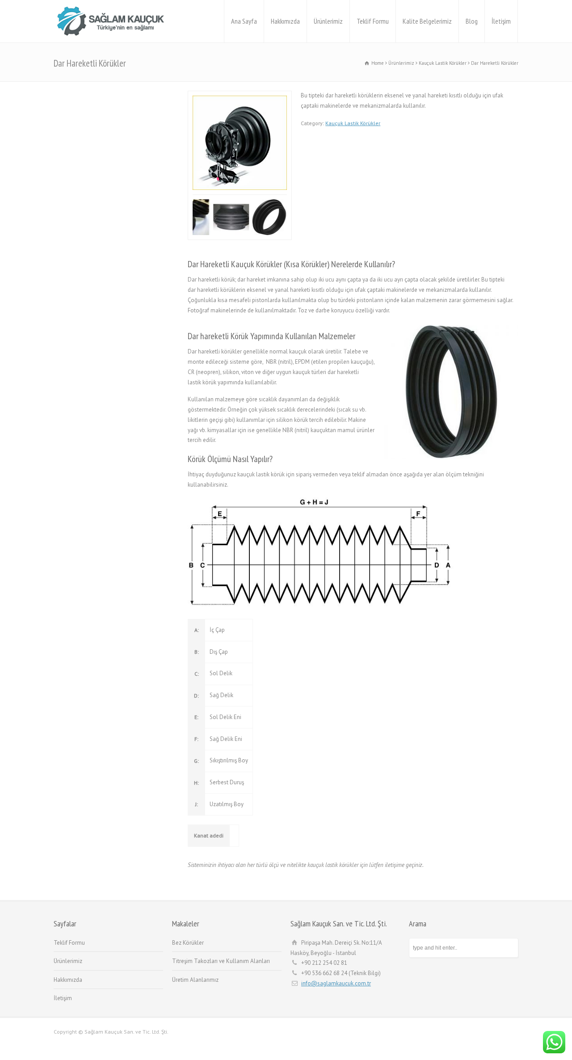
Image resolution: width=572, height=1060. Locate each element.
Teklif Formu (373, 21)
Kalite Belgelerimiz (427, 21)
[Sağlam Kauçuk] (113, 21)
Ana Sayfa (244, 21)
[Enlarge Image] (243, 95)
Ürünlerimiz (328, 21)
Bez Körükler (188, 942)
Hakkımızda (285, 21)
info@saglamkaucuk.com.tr (336, 983)
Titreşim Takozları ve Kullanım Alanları (221, 961)
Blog (472, 21)
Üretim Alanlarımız (195, 980)
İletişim (501, 21)
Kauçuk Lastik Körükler (352, 123)
